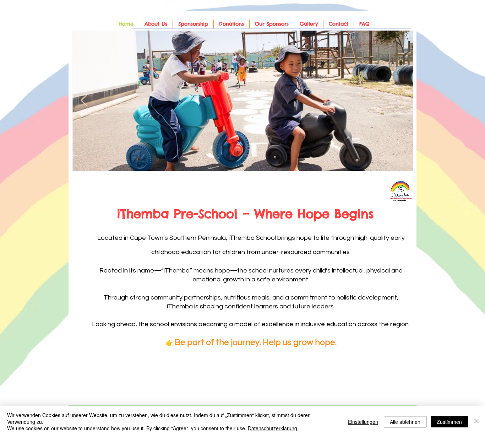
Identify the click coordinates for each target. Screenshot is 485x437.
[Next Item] (401, 101)
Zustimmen (449, 421)
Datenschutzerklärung (272, 428)
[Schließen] (476, 421)
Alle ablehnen (405, 421)
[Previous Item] (84, 101)
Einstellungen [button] (363, 421)
